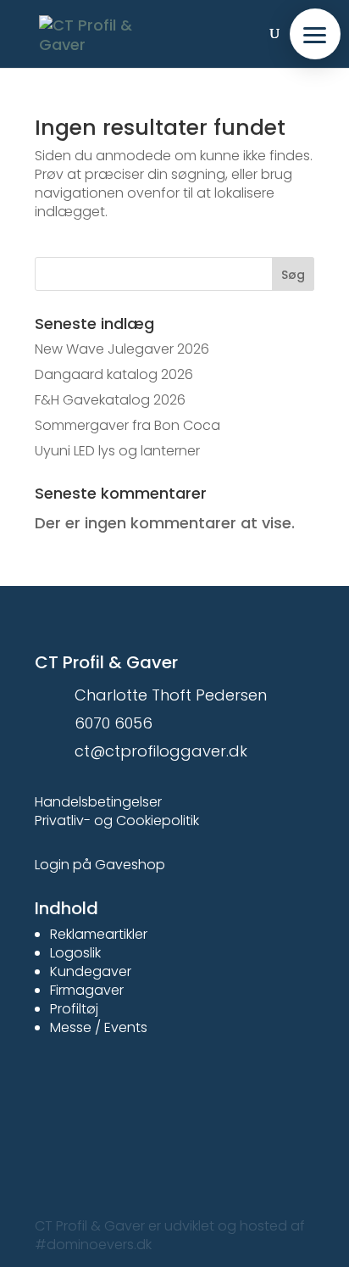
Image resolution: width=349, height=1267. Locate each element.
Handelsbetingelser (98, 802)
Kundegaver (90, 971)
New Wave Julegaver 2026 (122, 349)
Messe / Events (98, 1027)
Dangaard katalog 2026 (114, 374)
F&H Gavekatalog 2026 (110, 400)
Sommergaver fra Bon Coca (127, 425)
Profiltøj (74, 1009)
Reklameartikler (98, 934)
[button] (315, 33)
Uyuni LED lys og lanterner (117, 450)
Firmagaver (87, 990)
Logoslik (75, 953)
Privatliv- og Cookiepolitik (117, 820)
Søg (293, 274)
